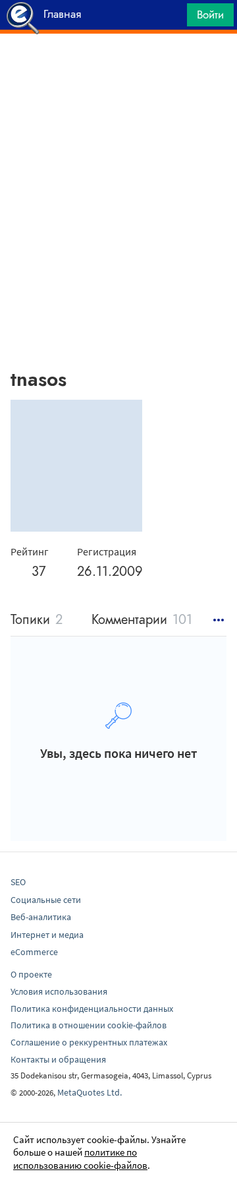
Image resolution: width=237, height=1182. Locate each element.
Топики (37, 620)
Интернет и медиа (47, 935)
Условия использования (59, 991)
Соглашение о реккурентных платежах (89, 1042)
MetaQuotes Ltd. (89, 1092)
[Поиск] (172, 18)
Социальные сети (46, 900)
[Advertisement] (118, 67)
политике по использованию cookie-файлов (80, 1158)
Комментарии (142, 620)
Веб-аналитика (41, 917)
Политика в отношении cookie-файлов (89, 1025)
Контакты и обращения (58, 1059)
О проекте (31, 974)
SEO (18, 882)
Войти (210, 14)
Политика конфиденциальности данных (92, 1008)
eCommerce (34, 952)
